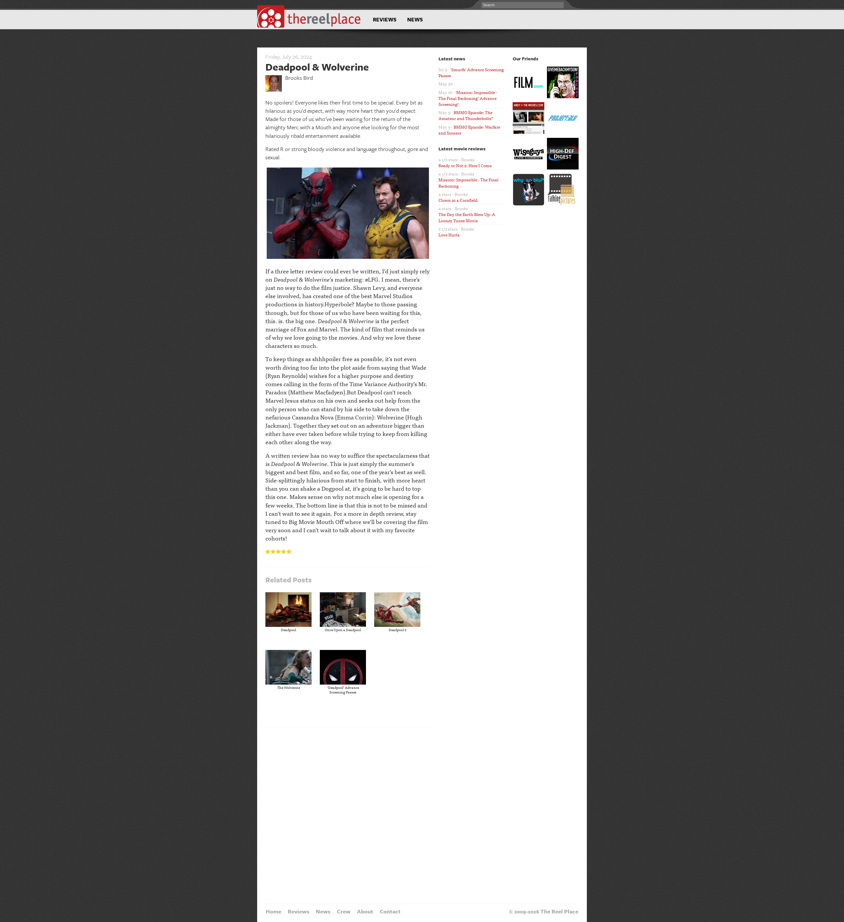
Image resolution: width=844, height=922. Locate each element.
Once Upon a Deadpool (343, 629)
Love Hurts (449, 234)
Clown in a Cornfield (457, 200)
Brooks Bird (299, 78)
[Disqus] (347, 814)
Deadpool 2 (397, 629)
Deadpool (288, 629)
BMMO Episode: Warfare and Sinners (469, 129)
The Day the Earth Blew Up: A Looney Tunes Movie (466, 217)
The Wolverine (288, 687)
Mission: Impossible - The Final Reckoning (468, 182)
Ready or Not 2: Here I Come (465, 165)
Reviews (385, 19)
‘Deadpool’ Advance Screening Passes (343, 689)
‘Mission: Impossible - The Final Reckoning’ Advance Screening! (467, 98)
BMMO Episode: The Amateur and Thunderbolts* (465, 115)
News (415, 19)
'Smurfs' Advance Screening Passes (471, 72)
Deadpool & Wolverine (317, 67)
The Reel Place (309, 16)
